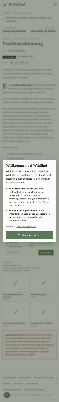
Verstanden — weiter (29, 235)
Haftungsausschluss (27, 226)
